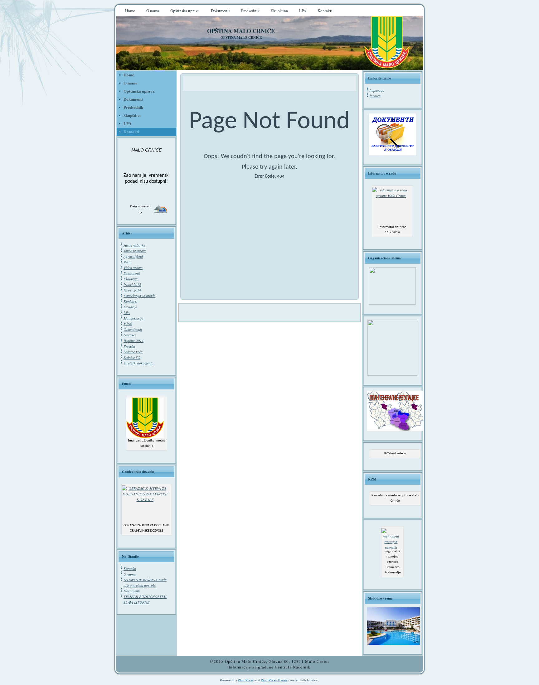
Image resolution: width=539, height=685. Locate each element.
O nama (130, 574)
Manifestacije (133, 318)
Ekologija (131, 278)
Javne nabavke (134, 245)
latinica (375, 95)
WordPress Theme (274, 680)
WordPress (246, 680)
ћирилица (377, 90)
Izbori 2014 (132, 289)
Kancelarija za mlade (139, 295)
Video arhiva (133, 267)
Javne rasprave (135, 250)
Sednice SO (132, 357)
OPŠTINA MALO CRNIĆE (241, 31)
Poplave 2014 (133, 340)
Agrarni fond (133, 256)
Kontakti (130, 568)
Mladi (128, 323)
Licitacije (130, 306)
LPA (127, 312)
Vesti (127, 261)
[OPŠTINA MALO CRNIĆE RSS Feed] (124, 665)
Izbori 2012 (132, 284)
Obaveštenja (133, 329)
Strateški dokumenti (138, 362)
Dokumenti (132, 273)
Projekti (129, 346)
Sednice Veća (133, 351)
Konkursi (130, 301)
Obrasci (130, 334)
